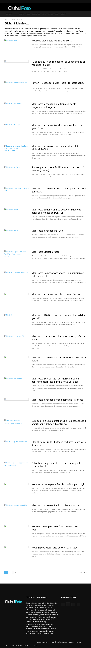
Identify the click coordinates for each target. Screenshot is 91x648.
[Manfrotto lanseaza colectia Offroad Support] (16, 301)
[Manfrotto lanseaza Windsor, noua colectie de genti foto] (16, 132)
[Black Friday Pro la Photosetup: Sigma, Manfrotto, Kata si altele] (16, 449)
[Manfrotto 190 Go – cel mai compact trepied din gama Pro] (16, 322)
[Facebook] (74, 1)
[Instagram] (77, 1)
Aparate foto (53, 14)
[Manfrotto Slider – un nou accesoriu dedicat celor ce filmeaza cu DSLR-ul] (16, 216)
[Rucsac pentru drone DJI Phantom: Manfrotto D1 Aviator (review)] (16, 174)
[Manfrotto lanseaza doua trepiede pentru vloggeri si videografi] (16, 111)
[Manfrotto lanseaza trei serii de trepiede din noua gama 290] (16, 195)
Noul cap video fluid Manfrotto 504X (52, 40)
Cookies (71, 642)
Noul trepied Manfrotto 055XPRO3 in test (54, 547)
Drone (44, 14)
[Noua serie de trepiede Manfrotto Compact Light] (16, 491)
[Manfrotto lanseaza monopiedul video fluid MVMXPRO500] (16, 153)
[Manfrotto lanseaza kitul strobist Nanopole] (16, 512)
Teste (28, 14)
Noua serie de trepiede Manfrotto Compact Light (58, 484)
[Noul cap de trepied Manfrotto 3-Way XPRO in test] (16, 533)
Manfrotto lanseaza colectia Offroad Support (57, 294)
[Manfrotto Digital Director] (16, 258)
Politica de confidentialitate (58, 642)
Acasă (6, 19)
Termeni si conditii (42, 642)
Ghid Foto (20, 14)
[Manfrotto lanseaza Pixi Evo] (16, 237)
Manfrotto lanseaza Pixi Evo (47, 230)
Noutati (63, 14)
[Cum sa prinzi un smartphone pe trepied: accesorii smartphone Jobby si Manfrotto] (16, 427)
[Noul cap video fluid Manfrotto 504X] (16, 47)
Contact (78, 642)
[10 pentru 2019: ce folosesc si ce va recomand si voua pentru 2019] (16, 68)
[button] (84, 14)
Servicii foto (10, 14)
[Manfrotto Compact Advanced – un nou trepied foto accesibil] (16, 280)
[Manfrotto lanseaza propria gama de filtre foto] (16, 406)
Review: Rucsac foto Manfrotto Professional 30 (58, 83)
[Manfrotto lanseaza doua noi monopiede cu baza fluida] (16, 364)
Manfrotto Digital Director (46, 252)
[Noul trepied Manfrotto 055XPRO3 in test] (16, 554)
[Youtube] (85, 1)
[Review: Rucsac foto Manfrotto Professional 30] (16, 89)
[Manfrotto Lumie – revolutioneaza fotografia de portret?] (16, 343)
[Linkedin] (81, 1)
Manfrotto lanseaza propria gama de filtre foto (57, 399)
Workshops (36, 14)
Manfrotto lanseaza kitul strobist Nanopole (55, 505)
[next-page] (24, 572)
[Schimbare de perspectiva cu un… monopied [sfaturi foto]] (16, 470)
